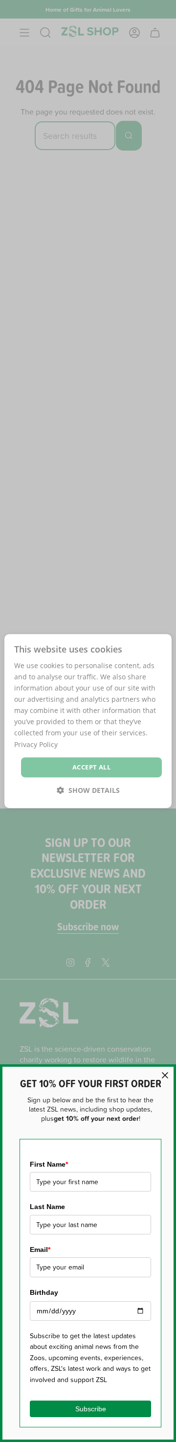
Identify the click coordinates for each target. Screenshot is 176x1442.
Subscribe (90, 1409)
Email (40, 1249)
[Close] (165, 1075)
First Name (49, 1164)
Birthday (44, 1292)
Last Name (47, 1207)
